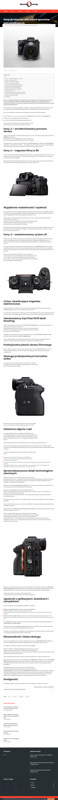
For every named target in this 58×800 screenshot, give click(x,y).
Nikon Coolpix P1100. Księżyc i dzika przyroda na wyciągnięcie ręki (11, 716)
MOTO (28, 11)
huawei (22, 783)
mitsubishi (15, 788)
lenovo (7, 788)
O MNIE (35, 11)
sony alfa (14, 696)
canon (7, 783)
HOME (5, 11)
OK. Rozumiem (51, 799)
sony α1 (27, 696)
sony (9, 696)
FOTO (12, 11)
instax (14, 785)
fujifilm (14, 783)
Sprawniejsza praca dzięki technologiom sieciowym (16, 92)
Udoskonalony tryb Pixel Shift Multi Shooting (13, 86)
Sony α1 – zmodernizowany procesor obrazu (13, 78)
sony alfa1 (21, 696)
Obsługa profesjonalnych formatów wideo (13, 89)
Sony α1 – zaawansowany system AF (12, 83)
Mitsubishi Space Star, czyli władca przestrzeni (14, 689)
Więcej (45, 799)
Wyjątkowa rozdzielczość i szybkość (12, 81)
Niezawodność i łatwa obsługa (12, 95)
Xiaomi (7, 791)
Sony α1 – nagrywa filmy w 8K (11, 80)
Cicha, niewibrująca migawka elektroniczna (13, 84)
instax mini (23, 785)
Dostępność (8, 96)
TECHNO (20, 11)
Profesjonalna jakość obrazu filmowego (12, 87)
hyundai (7, 785)
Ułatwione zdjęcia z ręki (10, 90)
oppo (23, 788)
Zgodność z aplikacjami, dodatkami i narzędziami (15, 93)
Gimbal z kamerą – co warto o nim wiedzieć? (44, 686)
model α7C (20, 107)
